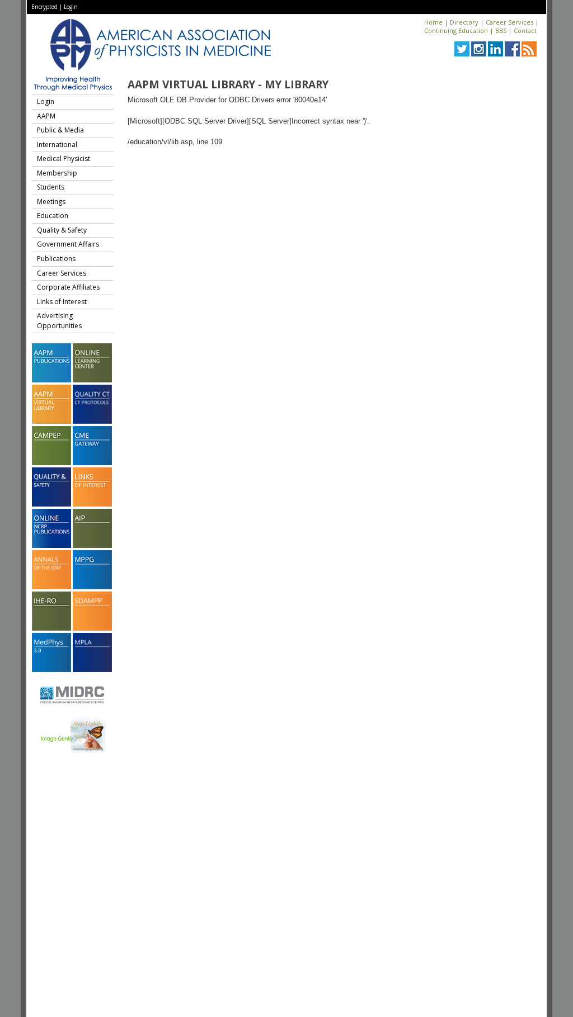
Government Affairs (68, 244)
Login (71, 7)
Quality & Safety (62, 230)
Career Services (509, 22)
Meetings (51, 201)
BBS (500, 30)
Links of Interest (62, 301)
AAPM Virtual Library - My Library (228, 84)
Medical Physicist (63, 158)
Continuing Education (456, 30)
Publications (56, 258)
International (57, 144)
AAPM (46, 116)
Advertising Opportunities (59, 320)
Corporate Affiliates (68, 287)
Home (433, 22)
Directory (464, 22)
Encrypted (44, 7)
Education (52, 215)
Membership (57, 173)
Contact (525, 30)
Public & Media (60, 130)
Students (50, 187)
